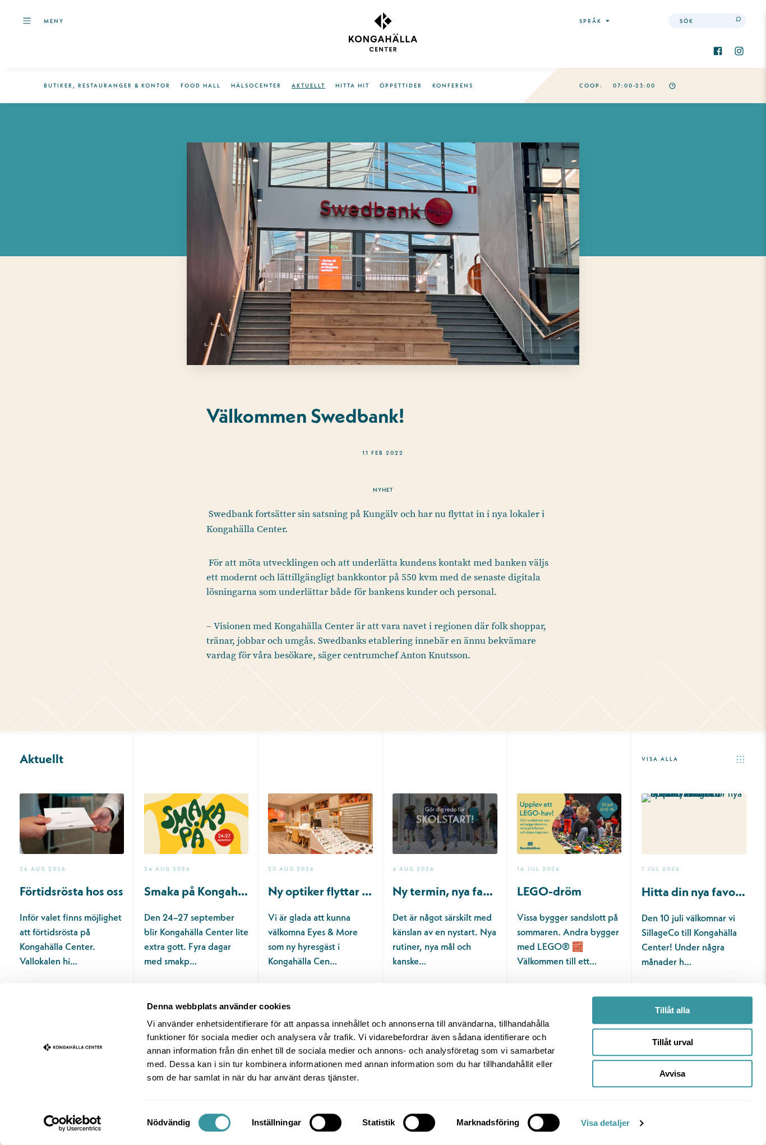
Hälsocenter (256, 85)
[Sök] (739, 20)
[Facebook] (717, 51)
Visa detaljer (605, 1123)
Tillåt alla (672, 1010)
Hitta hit (352, 85)
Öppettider (401, 85)
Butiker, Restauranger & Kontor (107, 85)
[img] (383, 32)
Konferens (452, 85)
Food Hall (201, 85)
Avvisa (672, 1073)
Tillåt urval (672, 1042)
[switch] (326, 1123)
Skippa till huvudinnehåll (71, 48)
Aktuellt (308, 85)
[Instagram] (739, 51)
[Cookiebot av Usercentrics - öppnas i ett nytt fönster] (73, 1123)
